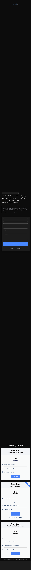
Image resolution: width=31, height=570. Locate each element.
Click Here (15, 476)
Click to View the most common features (15, 559)
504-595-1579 (18, 248)
